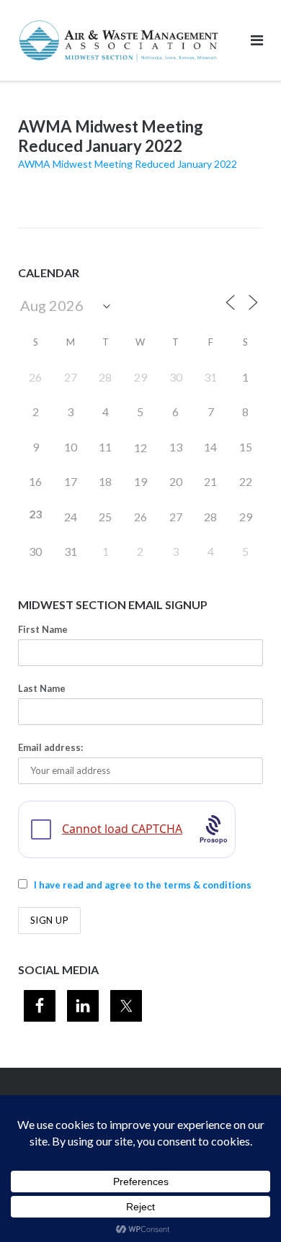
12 (140, 447)
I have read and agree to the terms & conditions (142, 885)
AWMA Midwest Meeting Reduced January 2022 (127, 164)
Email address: (50, 747)
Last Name (42, 688)
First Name (43, 629)
